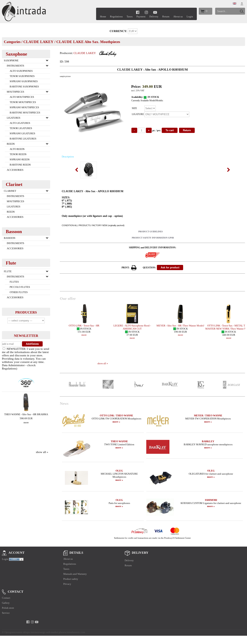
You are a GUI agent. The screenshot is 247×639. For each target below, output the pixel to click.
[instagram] (146, 12)
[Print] (134, 267)
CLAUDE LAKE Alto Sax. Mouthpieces (88, 42)
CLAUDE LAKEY (38, 42)
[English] (234, 3)
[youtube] (155, 12)
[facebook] (137, 12)
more (26, 422)
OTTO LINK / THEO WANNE (116, 415)
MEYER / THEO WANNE (208, 415)
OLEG (119, 470)
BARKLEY (208, 441)
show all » (42, 452)
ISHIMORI (211, 500)
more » (116, 421)
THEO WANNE (119, 441)
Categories (12, 42)
